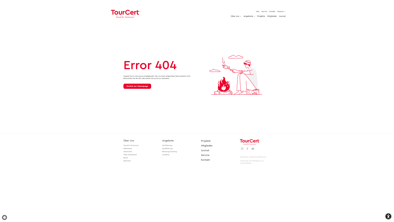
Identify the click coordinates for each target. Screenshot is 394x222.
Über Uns (128, 140)
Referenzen (127, 148)
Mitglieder (207, 146)
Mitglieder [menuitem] (272, 16)
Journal (205, 150)
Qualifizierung (167, 148)
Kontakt (205, 160)
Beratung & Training (169, 151)
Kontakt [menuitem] (272, 11)
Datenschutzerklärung (257, 157)
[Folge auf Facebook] (247, 148)
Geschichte (127, 151)
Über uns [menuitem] (235, 16)
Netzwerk (127, 161)
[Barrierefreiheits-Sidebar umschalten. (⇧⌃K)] (388, 216)
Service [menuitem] (264, 11)
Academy (165, 155)
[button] (137, 86)
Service (205, 155)
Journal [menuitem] (282, 16)
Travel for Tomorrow (131, 145)
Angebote (168, 140)
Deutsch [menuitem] (280, 11)
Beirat (125, 158)
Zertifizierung (167, 145)
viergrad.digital (245, 163)
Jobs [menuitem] (257, 11)
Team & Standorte (130, 155)
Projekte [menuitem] (261, 16)
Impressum (244, 157)
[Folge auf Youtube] (253, 148)
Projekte (206, 141)
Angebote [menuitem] (248, 16)
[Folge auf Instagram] (242, 148)
